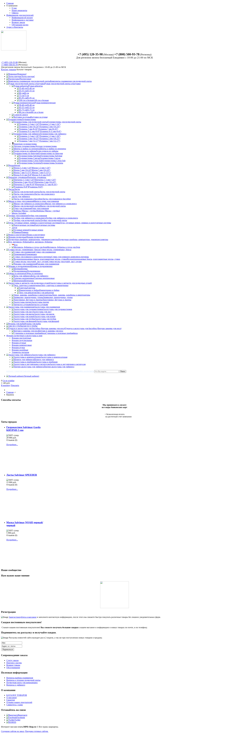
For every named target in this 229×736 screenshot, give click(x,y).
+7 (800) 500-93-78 (9, 65)
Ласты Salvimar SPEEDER (21, 474)
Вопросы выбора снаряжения (19, 678)
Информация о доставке (23, 20)
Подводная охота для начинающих (22, 682)
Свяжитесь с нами (14, 705)
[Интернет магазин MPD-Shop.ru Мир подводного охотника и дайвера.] (13, 50)
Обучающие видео (20, 25)
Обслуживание (13, 667)
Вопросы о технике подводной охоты (23, 680)
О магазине (11, 697)
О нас (14, 8)
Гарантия (10, 700)
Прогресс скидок (14, 663)
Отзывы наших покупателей (19, 702)
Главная (10, 3)
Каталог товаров (8, 69)
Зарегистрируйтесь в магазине (22, 617)
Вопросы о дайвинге (15, 685)
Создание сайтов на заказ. (13, 731)
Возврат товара (13, 665)
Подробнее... (12, 444)
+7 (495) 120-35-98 (9, 62)
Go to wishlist (8, 380)
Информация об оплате (22, 17)
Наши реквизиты (19, 10)
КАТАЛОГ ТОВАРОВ (16, 695)
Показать (15, 385)
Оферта (15, 13)
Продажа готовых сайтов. (36, 731)
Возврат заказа (18, 22)
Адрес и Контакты (14, 27)
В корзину (5, 385)
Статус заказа (12, 660)
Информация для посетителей (20, 15)
